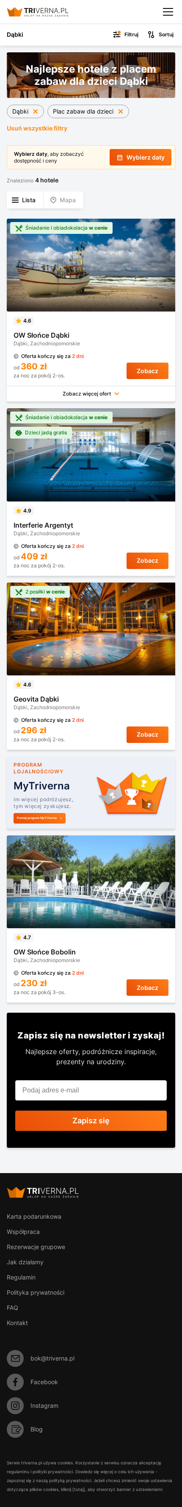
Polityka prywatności (35, 1292)
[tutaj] (78, 1489)
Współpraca (23, 1231)
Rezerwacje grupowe (36, 1246)
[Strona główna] (45, 12)
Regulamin (21, 1277)
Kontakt (17, 1322)
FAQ (12, 1307)
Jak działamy (25, 1262)
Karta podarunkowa (34, 1216)
